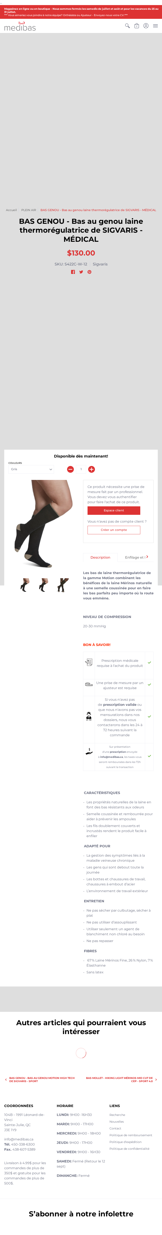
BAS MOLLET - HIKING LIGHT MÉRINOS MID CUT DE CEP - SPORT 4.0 (119, 1079)
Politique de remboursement (130, 1135)
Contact (115, 1128)
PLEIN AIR (28, 210)
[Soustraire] (70, 469)
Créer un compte (114, 530)
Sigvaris (100, 264)
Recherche (117, 1115)
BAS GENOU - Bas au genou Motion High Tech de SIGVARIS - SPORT (42, 1079)
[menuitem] (127, 26)
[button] (127, 26)
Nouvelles (116, 1122)
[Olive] (43, 527)
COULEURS (15, 463)
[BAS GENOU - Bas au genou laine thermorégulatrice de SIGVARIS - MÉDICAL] (62, 585)
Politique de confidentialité (129, 1149)
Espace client (114, 510)
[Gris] (25, 585)
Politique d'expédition (125, 1142)
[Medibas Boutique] (20, 26)
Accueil (11, 210)
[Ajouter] (91, 469)
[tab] (100, 557)
